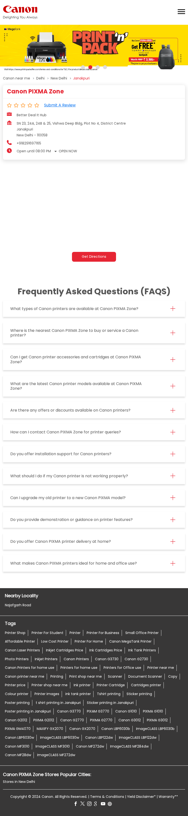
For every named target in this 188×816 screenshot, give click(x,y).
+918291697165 (29, 143)
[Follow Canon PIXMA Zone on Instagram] (90, 804)
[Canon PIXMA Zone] (20, 12)
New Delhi (59, 78)
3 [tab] (98, 67)
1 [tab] (83, 67)
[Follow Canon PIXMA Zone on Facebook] (76, 804)
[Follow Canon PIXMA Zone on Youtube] (104, 804)
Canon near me (16, 78)
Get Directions (94, 256)
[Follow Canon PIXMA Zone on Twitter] (83, 804)
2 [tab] (90, 67)
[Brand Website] (111, 804)
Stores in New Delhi (19, 781)
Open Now (68, 151)
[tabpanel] (94, 49)
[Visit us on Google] (97, 804)
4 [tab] (105, 67)
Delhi (40, 78)
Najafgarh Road (18, 604)
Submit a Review (60, 105)
